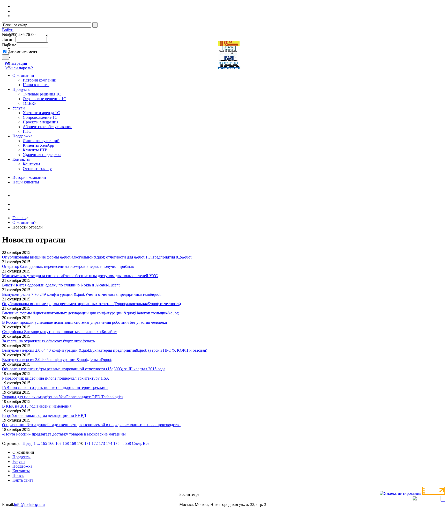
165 (44, 443)
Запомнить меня (22, 52)
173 (102, 443)
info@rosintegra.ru (29, 504)
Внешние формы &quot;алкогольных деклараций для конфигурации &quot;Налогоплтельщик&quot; (90, 313)
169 (73, 443)
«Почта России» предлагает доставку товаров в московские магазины (64, 434)
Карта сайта (22, 480)
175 (116, 443)
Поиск (18, 475)
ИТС (27, 131)
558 (128, 443)
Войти (7, 30)
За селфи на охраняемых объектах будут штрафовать (48, 341)
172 (95, 443)
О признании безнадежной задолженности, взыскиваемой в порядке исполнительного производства (91, 425)
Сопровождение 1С (40, 117)
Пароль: (9, 45)
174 (109, 443)
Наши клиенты (36, 85)
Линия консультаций (41, 140)
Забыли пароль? (19, 68)
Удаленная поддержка (42, 154)
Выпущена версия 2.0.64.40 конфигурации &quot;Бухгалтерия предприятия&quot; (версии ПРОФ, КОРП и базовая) (104, 350)
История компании (39, 80)
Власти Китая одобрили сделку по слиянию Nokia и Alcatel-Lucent (61, 285)
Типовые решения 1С (42, 94)
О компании (23, 222)
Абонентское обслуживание (47, 126)
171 (87, 443)
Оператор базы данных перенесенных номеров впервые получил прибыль (68, 266)
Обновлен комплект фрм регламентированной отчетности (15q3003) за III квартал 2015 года (83, 369)
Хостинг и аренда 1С (41, 112)
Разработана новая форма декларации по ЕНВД (44, 415)
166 (51, 443)
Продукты (21, 457)
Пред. (28, 443)
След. (137, 443)
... (38, 443)
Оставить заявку (37, 168)
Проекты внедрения (40, 122)
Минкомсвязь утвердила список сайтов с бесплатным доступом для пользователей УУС (80, 276)
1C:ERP (29, 103)
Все (146, 443)
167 (58, 443)
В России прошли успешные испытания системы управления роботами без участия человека (84, 322)
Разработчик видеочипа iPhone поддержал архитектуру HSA (55, 378)
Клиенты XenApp (38, 145)
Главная (19, 218)
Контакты (31, 164)
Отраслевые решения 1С (44, 99)
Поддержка (22, 466)
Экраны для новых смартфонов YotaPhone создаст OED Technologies (62, 397)
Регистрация (16, 63)
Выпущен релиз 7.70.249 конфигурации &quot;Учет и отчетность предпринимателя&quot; (81, 294)
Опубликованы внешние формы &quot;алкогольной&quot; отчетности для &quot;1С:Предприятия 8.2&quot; (97, 257)
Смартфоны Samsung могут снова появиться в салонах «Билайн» (59, 331)
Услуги (18, 461)
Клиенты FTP (35, 150)
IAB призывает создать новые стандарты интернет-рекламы (55, 387)
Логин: (8, 39)
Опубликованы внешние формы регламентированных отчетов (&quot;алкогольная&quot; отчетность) (91, 303)
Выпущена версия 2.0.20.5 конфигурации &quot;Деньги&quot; (57, 359)
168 (66, 443)
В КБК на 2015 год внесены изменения (36, 406)
